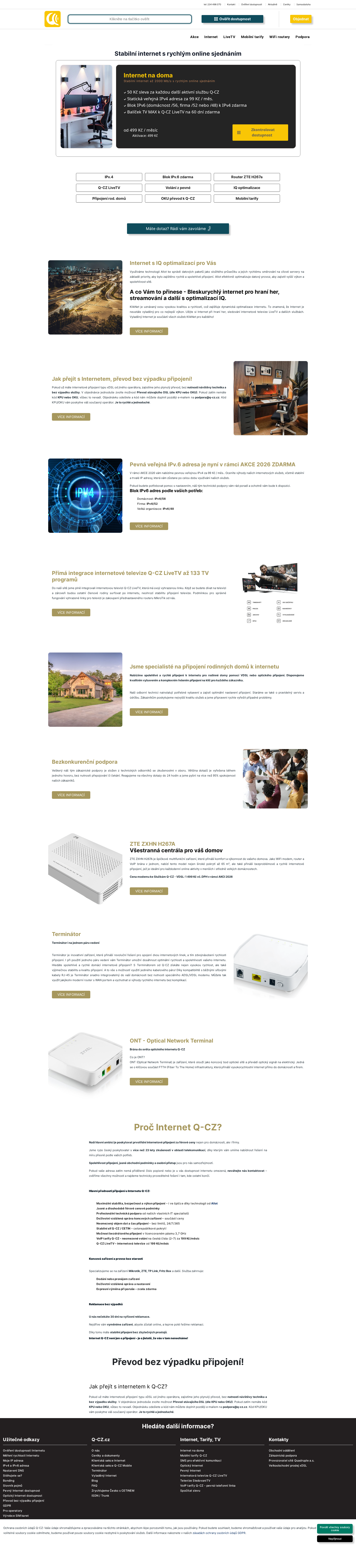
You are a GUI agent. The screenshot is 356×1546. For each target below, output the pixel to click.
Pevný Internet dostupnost (21, 1490)
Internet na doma (192, 1450)
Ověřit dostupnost (234, 19)
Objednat (301, 19)
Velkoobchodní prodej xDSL (288, 1465)
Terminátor (99, 1470)
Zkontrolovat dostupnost (262, 132)
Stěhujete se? (12, 1475)
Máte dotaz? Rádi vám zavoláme (176, 228)
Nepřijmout (335, 1538)
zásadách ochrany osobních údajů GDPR (219, 1533)
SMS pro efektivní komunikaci (200, 1460)
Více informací (149, 331)
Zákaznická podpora (283, 1455)
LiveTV (229, 37)
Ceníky (287, 4)
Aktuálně (272, 4)
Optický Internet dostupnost (22, 1495)
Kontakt (231, 4)
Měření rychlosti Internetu (21, 1455)
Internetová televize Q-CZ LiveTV (203, 1475)
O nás (96, 1450)
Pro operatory (12, 1510)
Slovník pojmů (12, 1485)
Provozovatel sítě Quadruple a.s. (291, 1460)
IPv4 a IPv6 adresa (16, 1465)
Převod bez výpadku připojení (23, 1500)
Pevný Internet (190, 1470)
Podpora (303, 37)
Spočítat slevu (190, 1490)
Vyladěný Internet (104, 1475)
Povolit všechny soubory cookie (335, 1529)
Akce (194, 37)
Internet (211, 37)
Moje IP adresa (13, 1460)
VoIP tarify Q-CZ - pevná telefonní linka (207, 1485)
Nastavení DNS (13, 1470)
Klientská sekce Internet (108, 1460)
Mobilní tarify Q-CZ (193, 1455)
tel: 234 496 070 (212, 4)
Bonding (8, 1480)
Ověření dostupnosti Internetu (24, 1450)
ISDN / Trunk (100, 1495)
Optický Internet (191, 1465)
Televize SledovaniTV (195, 1480)
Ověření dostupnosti (251, 4)
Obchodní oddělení (282, 1450)
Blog (95, 1480)
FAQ (94, 1485)
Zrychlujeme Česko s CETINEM (113, 1490)
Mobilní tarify (252, 37)
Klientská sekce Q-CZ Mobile (112, 1465)
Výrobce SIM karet (16, 1515)
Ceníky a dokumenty (106, 1455)
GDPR (7, 1505)
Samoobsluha (303, 4)
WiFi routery (279, 37)
